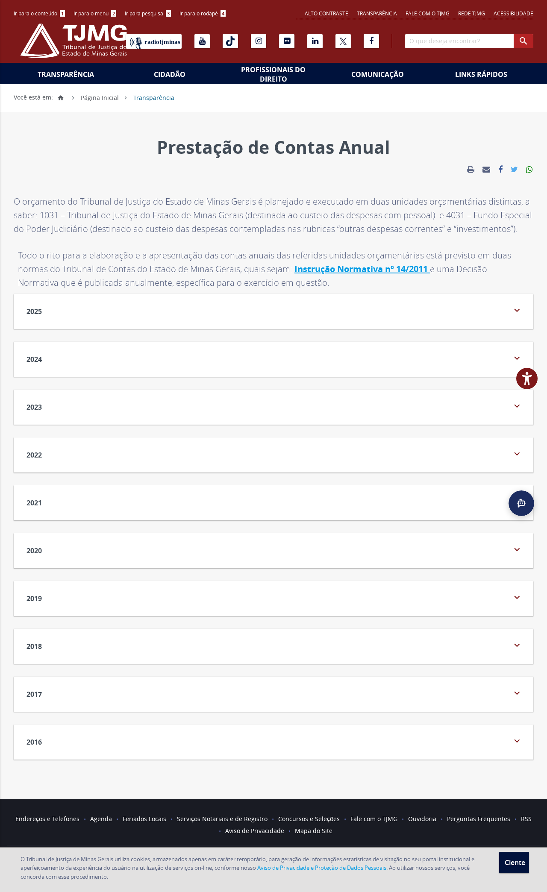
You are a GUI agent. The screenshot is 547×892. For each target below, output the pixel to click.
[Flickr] (286, 41)
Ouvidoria (422, 819)
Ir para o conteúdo (39, 13)
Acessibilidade (513, 13)
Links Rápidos (481, 74)
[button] (521, 503)
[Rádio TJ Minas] (154, 41)
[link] (470, 169)
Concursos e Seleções (309, 819)
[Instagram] (258, 41)
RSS (526, 819)
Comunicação (377, 74)
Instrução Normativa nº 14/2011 (362, 269)
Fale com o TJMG (428, 13)
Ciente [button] (515, 862)
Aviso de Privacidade (254, 831)
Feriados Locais (144, 819)
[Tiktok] (230, 41)
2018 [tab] (274, 645)
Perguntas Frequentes (478, 819)
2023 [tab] (274, 406)
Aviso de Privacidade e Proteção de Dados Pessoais (321, 867)
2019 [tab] (274, 597)
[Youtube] (202, 41)
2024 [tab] (274, 358)
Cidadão (169, 74)
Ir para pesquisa (147, 13)
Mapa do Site (313, 831)
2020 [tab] (274, 549)
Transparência (377, 13)
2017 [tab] (274, 693)
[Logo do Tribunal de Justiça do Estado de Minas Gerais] (76, 45)
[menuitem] (39, 13)
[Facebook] (371, 41)
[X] (343, 41)
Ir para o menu (94, 13)
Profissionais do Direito (273, 74)
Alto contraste (326, 13)
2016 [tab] (274, 741)
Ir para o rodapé (201, 13)
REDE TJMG (471, 13)
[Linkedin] (315, 41)
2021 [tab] (274, 502)
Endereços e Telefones (47, 819)
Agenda (101, 819)
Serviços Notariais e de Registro (222, 819)
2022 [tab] (274, 454)
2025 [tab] (274, 310)
